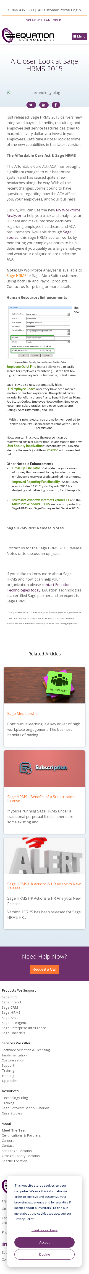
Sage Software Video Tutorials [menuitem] (26, 1108)
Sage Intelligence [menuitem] (15, 1022)
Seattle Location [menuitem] (14, 1161)
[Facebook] (56, 105)
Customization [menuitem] (13, 1060)
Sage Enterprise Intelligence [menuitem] (24, 1027)
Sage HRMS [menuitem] (11, 1012)
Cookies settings (44, 1230)
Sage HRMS (16, 275)
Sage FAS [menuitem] (9, 1017)
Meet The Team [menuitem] (14, 1130)
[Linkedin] (44, 105)
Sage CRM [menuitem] (10, 1007)
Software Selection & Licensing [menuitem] (26, 1050)
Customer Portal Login (61, 10)
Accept (44, 1242)
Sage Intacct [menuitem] (11, 1002)
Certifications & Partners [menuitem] (21, 1135)
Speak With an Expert (44, 20)
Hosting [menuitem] (8, 1075)
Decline (44, 1254)
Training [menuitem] (8, 1070)
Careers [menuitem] (8, 1140)
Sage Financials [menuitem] (13, 1032)
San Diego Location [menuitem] (17, 1150)
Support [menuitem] (8, 1065)
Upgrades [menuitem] (10, 1080)
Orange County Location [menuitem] (21, 1155)
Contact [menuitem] (8, 1145)
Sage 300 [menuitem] (9, 997)
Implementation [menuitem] (14, 1055)
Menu (81, 36)
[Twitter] (31, 105)
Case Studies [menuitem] (12, 1113)
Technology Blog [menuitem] (15, 1097)
